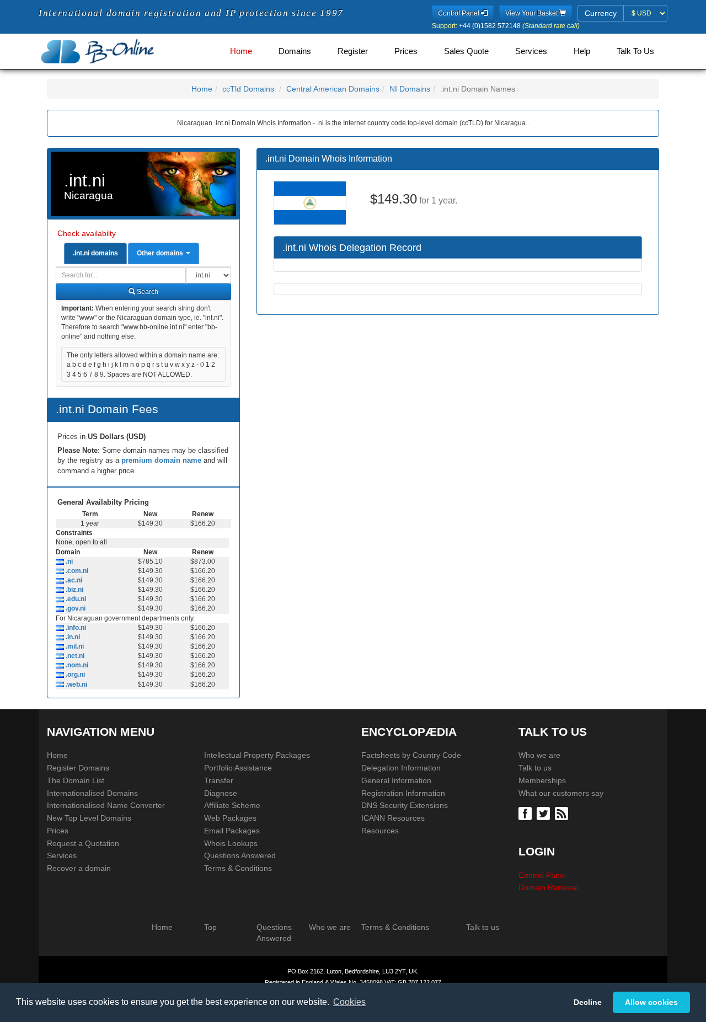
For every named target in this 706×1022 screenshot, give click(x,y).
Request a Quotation (83, 843)
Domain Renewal (548, 887)
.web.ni (75, 684)
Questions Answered (240, 855)
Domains (295, 51)
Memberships (542, 780)
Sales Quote (466, 51)
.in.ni (72, 637)
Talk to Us (635, 51)
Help (582, 51)
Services (531, 51)
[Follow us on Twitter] (545, 813)
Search (146, 292)
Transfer (218, 780)
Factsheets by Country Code (411, 755)
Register (353, 51)
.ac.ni (73, 580)
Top (210, 927)
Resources (380, 830)
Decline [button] (588, 1002)
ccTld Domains (248, 88)
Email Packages (232, 830)
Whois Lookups (231, 843)
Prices (406, 51)
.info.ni (75, 628)
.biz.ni (73, 589)
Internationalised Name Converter (106, 805)
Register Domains (78, 767)
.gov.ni (74, 608)
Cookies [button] (349, 1002)
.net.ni (74, 656)
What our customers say (560, 793)
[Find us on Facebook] (526, 813)
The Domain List (75, 780)
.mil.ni (74, 646)
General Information (396, 780)
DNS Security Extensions (404, 805)
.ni (68, 561)
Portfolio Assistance (238, 767)
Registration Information (403, 793)
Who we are (539, 755)
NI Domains (409, 88)
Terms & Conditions (238, 868)
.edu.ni (75, 599)
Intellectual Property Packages (257, 755)
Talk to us (535, 767)
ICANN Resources (393, 818)
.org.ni (74, 674)
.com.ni (76, 571)
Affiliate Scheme (232, 805)
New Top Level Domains (89, 818)
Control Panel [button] (459, 13)
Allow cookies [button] (651, 1002)
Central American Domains (332, 88)
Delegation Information (401, 767)
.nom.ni (76, 665)
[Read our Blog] (563, 813)
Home (241, 51)
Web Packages (230, 818)
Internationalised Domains (92, 793)
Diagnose (220, 793)
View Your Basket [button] (532, 13)
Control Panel (542, 875)
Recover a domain (79, 868)
